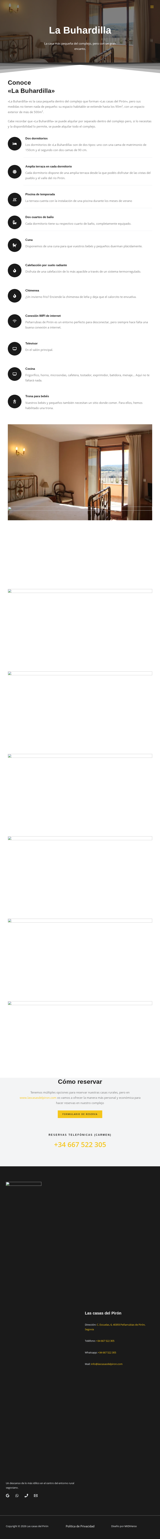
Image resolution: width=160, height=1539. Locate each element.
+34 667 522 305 (105, 1341)
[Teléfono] (26, 1495)
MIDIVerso (130, 1526)
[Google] (7, 1495)
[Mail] (35, 1495)
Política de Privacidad (80, 1526)
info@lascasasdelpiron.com (107, 1364)
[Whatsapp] (17, 1495)
